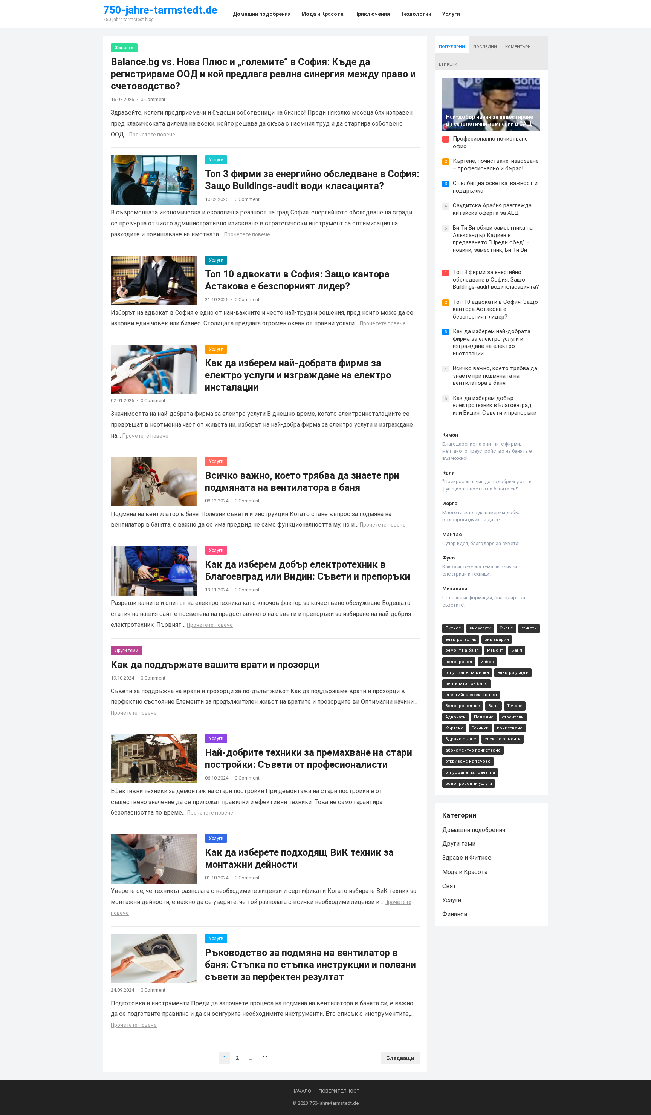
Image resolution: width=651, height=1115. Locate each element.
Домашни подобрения (473, 829)
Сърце (506, 628)
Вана (493, 705)
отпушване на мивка (467, 672)
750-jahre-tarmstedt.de (160, 10)
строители (513, 717)
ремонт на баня (462, 650)
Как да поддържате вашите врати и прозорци (215, 664)
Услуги (216, 159)
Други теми (126, 650)
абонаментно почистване (473, 750)
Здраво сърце (460, 739)
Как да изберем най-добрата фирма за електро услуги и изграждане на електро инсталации (298, 375)
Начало (301, 1091)
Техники (480, 728)
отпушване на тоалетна (470, 772)
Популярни (452, 46)
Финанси (124, 48)
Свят (449, 886)
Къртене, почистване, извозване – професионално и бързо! (496, 165)
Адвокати (455, 717)
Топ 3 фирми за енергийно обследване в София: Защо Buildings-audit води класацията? (496, 279)
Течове (515, 705)
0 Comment (153, 99)
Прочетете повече (152, 135)
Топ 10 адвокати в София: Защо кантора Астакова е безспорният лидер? (495, 309)
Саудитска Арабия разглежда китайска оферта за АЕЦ (492, 209)
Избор (487, 661)
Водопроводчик (462, 705)
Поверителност (339, 1091)
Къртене (454, 728)
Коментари (518, 46)
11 (265, 1058)
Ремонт (495, 650)
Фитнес (453, 628)
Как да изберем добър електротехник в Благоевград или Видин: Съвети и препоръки (494, 405)
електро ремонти (502, 739)
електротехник (460, 639)
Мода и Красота (464, 872)
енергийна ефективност (471, 694)
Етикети (448, 64)
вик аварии (496, 639)
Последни (485, 46)
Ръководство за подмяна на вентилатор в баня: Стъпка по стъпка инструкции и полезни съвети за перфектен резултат (310, 964)
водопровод (458, 661)
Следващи (400, 1058)
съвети (529, 628)
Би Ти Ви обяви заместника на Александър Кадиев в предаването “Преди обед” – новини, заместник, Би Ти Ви (493, 238)
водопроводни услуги (468, 783)
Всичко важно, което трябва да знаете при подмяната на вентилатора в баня (495, 375)
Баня (516, 650)
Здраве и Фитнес (466, 857)
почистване (510, 728)
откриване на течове (468, 761)
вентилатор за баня (466, 683)
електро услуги (513, 672)
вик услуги (480, 628)
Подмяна (484, 717)
